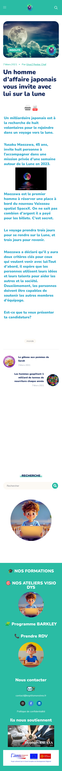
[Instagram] (22, 703)
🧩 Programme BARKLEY (31, 624)
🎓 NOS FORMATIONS (31, 571)
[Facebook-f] (31, 703)
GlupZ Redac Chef (36, 64)
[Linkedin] (39, 703)
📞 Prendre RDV (31, 636)
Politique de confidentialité (31, 711)
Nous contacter (30, 680)
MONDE (30, 341)
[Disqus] (31, 430)
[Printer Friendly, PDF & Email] (31, 108)
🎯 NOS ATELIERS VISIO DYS (31, 585)
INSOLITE (14, 50)
